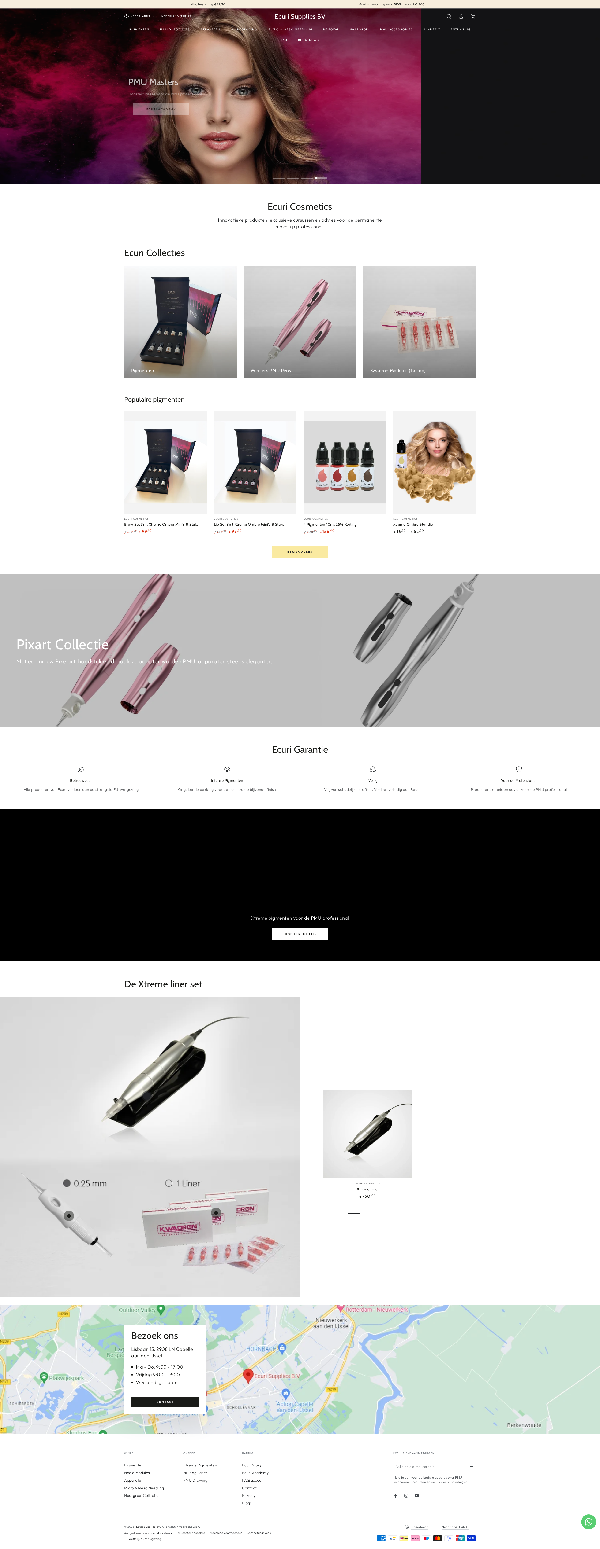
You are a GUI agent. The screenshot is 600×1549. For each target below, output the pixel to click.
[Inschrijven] (473, 1466)
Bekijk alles (300, 551)
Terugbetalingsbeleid (190, 1532)
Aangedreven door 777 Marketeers (148, 1533)
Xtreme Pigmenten (200, 1465)
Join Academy (152, 116)
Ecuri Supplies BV (148, 1526)
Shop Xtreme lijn (300, 934)
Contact (165, 1402)
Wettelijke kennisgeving (145, 1539)
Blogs (247, 1503)
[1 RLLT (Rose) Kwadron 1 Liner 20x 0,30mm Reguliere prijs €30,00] (216, 1213)
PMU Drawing (195, 1480)
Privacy (248, 1495)
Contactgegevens (259, 1532)
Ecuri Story (252, 1465)
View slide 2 (293, 175)
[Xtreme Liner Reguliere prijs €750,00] (147, 1096)
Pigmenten (134, 1465)
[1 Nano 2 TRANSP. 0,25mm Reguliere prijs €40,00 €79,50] (69, 1216)
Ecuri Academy (255, 1472)
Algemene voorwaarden (226, 1532)
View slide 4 (321, 175)
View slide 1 (279, 175)
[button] (449, 16)
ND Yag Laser (195, 1472)
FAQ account (253, 1480)
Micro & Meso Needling (144, 1488)
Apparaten (133, 1480)
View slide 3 (307, 175)
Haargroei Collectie (141, 1495)
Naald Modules (137, 1472)
